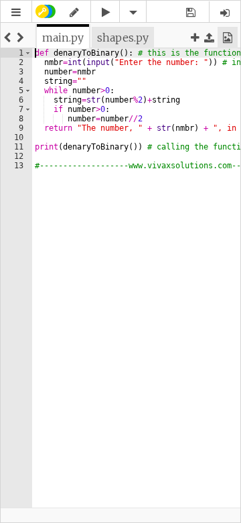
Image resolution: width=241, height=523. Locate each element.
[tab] (63, 37)
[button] (16, 12)
